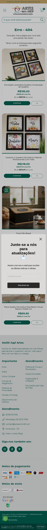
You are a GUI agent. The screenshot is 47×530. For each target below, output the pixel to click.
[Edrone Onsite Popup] (23, 265)
